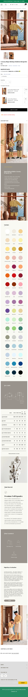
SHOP (9, 600)
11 (22, 428)
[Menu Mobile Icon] (1, 4)
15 (22, 432)
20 (14, 444)
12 (22, 424)
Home (2, 8)
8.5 (17, 428)
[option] (14, 30)
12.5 (25, 424)
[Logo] (13, 4)
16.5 (25, 436)
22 (17, 420)
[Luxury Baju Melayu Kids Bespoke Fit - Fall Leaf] (4, 91)
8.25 (14, 416)
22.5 (22, 444)
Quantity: (3, 80)
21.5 (19, 444)
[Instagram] (5, 675)
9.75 (22, 416)
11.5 (19, 424)
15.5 (19, 436)
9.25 (20, 416)
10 (24, 416)
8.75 (17, 416)
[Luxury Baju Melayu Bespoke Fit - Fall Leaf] (4, 100)
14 (19, 432)
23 (19, 420)
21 (14, 420)
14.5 (14, 436)
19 (24, 448)
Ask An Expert (15, 653)
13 (17, 432)
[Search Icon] (5, 4)
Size (5, 74)
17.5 (22, 448)
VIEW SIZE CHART (7, 74)
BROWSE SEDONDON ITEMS (14, 65)
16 (24, 432)
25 (24, 420)
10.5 (14, 424)
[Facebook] (2, 675)
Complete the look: (5, 85)
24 (22, 420)
